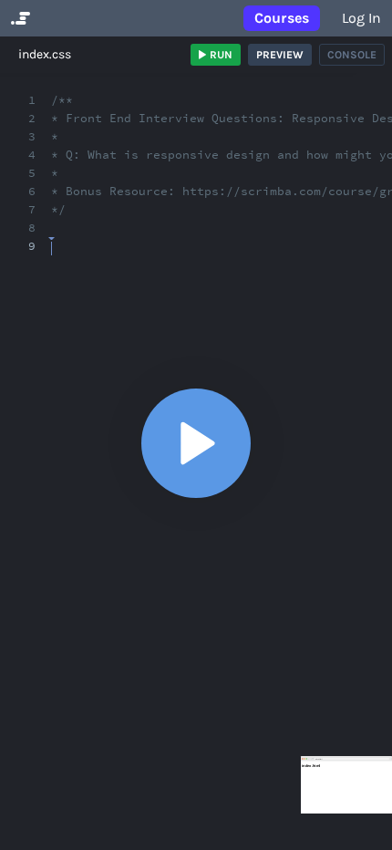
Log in (361, 17)
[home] (19, 18)
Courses (281, 17)
